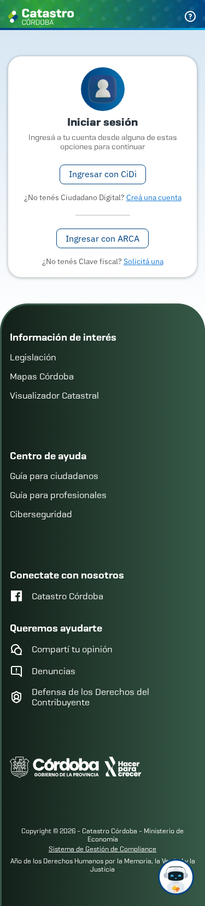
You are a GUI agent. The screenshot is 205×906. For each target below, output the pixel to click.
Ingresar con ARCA (102, 238)
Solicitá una (143, 261)
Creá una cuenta (153, 197)
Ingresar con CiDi (103, 173)
